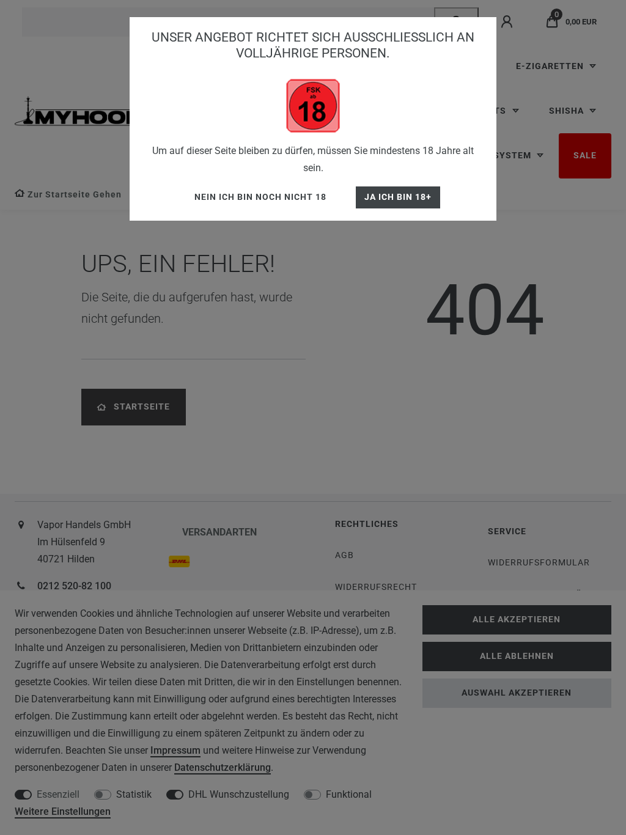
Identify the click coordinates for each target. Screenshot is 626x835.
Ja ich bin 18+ (398, 197)
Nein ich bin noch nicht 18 (260, 197)
